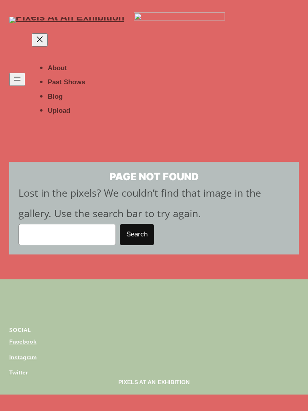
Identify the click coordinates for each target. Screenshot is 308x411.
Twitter (18, 372)
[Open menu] (17, 79)
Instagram (22, 357)
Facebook (22, 341)
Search (137, 234)
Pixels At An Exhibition (154, 382)
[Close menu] (40, 40)
